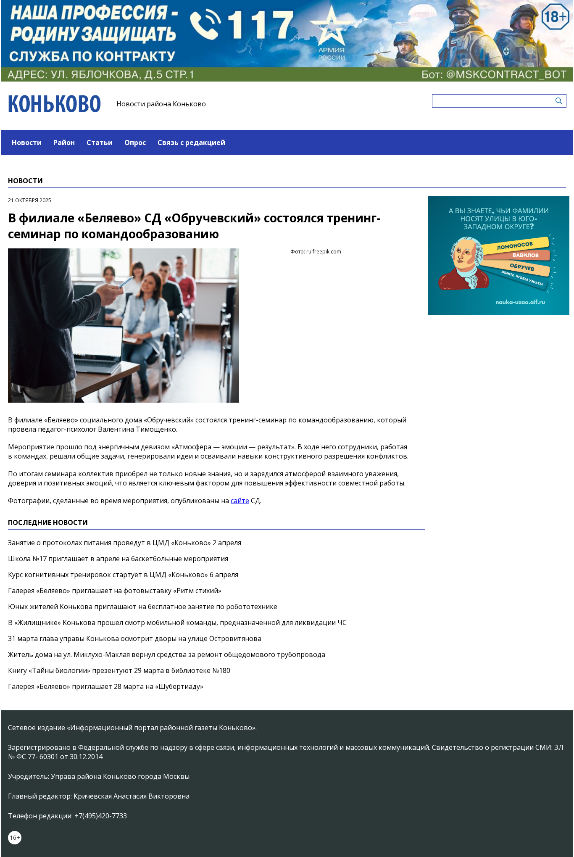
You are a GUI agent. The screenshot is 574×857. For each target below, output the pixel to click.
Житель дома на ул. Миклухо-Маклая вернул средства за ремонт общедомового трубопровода (166, 654)
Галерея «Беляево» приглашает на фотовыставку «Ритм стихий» (114, 590)
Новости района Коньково (161, 103)
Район (64, 142)
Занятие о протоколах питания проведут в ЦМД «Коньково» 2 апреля (124, 542)
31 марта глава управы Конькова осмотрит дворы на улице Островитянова (134, 638)
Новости (27, 142)
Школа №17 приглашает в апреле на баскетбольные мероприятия (118, 558)
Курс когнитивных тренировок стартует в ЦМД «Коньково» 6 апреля (123, 574)
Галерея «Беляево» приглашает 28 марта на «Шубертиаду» (105, 686)
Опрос (135, 142)
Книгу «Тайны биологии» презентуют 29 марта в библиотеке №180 (119, 670)
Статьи (100, 142)
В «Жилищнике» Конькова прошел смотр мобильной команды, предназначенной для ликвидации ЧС (177, 622)
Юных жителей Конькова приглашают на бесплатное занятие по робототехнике (142, 606)
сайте (240, 500)
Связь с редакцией (191, 142)
